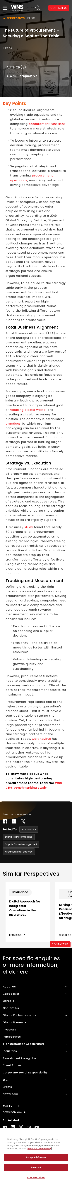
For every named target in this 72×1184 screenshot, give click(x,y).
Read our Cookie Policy (39, 1148)
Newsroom (10, 1094)
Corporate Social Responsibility (25, 1072)
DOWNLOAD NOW (12, 1112)
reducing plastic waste (28, 410)
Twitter (21, 1127)
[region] (36, 1156)
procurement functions (47, 124)
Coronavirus (41, 739)
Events (7, 1087)
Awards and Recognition (20, 1058)
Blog (31, 18)
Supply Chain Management (21, 844)
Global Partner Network (19, 1015)
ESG (5, 1080)
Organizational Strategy (18, 851)
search (38, 8)
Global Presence (14, 1022)
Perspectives (16, 18)
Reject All (36, 1167)
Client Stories (12, 1065)
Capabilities (11, 994)
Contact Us (11, 1008)
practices (13, 423)
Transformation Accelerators (24, 1044)
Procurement (29, 829)
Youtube (37, 1127)
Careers (8, 1001)
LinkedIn (13, 1127)
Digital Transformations (18, 836)
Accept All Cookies (36, 1157)
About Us (9, 986)
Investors (9, 1029)
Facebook (5, 1127)
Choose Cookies (36, 1177)
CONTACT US (58, 8)
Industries (10, 1051)
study (28, 527)
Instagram (29, 1127)
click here (15, 971)
